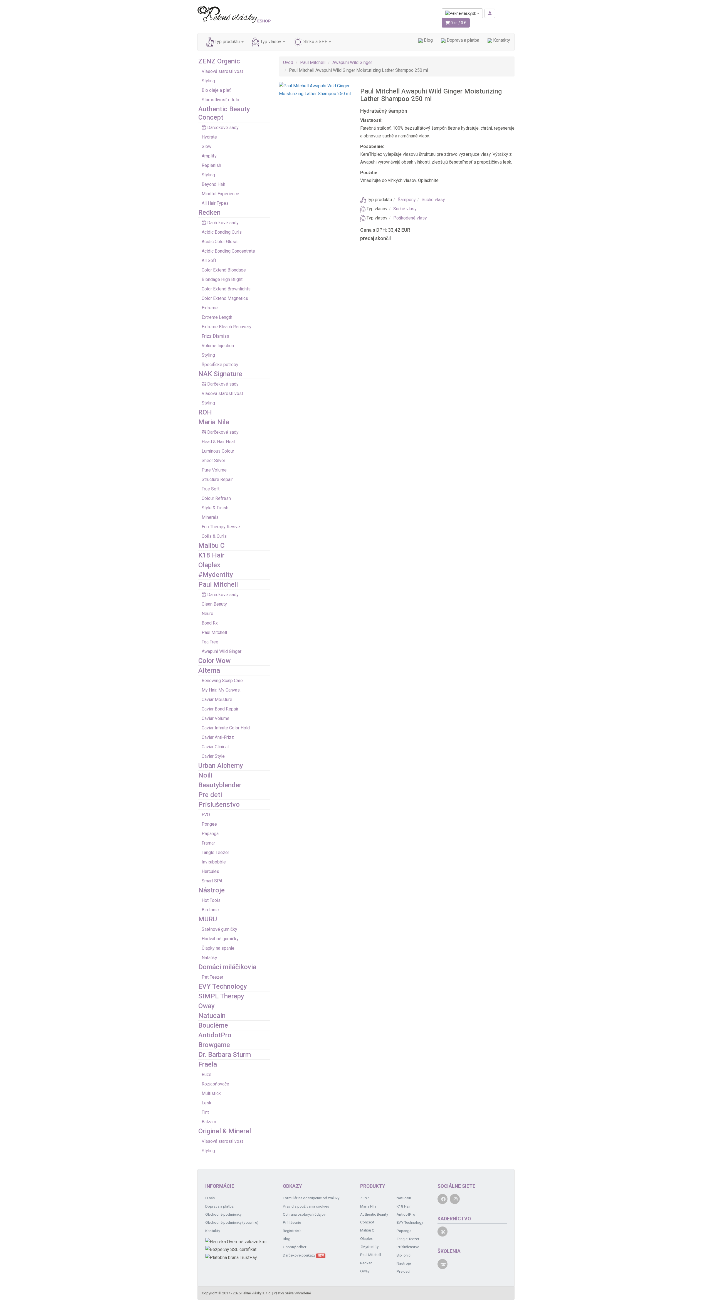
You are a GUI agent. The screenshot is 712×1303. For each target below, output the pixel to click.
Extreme (210, 307)
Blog (428, 40)
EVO (206, 814)
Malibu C (211, 545)
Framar (208, 843)
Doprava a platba (462, 40)
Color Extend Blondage (224, 270)
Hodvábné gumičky (220, 938)
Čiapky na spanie (218, 948)
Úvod (288, 62)
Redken (209, 212)
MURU (207, 919)
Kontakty (501, 40)
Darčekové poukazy (303, 1255)
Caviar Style (213, 756)
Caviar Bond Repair (220, 709)
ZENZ (365, 1198)
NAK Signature (220, 374)
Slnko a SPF (315, 42)
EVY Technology (222, 986)
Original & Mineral (224, 1131)
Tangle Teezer (215, 852)
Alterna (209, 670)
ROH (205, 412)
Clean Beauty (214, 604)
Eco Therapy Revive (221, 526)
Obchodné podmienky (223, 1214)
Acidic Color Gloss (220, 241)
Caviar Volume (215, 718)
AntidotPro (214, 1035)
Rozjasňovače (215, 1084)
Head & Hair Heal (218, 441)
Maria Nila (213, 422)
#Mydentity (215, 575)
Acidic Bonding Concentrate (228, 251)
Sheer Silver (213, 460)
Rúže (206, 1074)
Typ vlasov (270, 42)
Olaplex (209, 565)
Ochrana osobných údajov (304, 1214)
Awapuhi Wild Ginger (221, 651)
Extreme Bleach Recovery (226, 326)
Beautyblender (219, 785)
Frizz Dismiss (215, 336)
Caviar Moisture (217, 699)
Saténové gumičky (219, 929)
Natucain (212, 1016)
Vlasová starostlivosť (222, 71)
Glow (206, 146)
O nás (210, 1198)
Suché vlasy (433, 199)
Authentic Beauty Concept (374, 1218)
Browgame (214, 1045)
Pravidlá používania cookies (306, 1206)
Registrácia (292, 1230)
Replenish (211, 165)
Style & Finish (215, 507)
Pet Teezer (212, 977)
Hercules (210, 871)
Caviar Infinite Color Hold (226, 728)
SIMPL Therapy (221, 996)
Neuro (207, 613)
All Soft (209, 260)
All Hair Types (215, 203)
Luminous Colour (218, 451)
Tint (205, 1112)
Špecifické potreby (220, 364)
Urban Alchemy (220, 765)
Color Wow (214, 661)
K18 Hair (211, 555)
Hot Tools (211, 900)
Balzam (209, 1121)
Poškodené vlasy (410, 218)
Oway (206, 1006)
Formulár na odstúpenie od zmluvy (311, 1198)
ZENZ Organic (219, 61)
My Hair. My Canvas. (221, 690)
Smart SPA (212, 881)
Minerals (210, 517)
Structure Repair (217, 479)
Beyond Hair (213, 184)
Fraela (207, 1064)
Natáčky (209, 957)
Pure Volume (214, 470)
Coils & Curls (214, 536)
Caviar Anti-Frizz (218, 737)
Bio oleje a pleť (216, 90)
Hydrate (209, 137)
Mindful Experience (220, 193)
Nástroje (211, 890)
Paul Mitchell (218, 584)
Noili (205, 775)
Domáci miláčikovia (227, 967)
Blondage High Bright (222, 279)
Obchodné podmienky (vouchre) (231, 1222)
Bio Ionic (210, 909)
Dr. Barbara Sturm (224, 1054)
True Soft (210, 489)
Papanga (210, 833)
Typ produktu (227, 42)
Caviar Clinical (215, 746)
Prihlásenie (292, 1222)
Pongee (209, 824)
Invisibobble (214, 862)
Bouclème (213, 1025)
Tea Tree (210, 642)
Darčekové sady (223, 127)
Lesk (206, 1102)
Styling (208, 80)
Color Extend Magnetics (225, 298)
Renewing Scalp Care (222, 680)
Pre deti (210, 795)
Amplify (209, 156)
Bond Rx (210, 623)
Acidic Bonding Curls (222, 232)
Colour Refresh (216, 498)
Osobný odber (294, 1247)
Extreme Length (217, 317)
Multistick (211, 1093)
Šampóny (407, 199)
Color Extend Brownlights (226, 289)
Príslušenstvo (219, 804)
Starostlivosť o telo (220, 99)
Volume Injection (218, 345)
